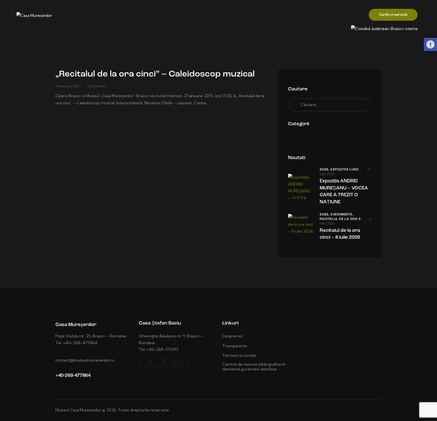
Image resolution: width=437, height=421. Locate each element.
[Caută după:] (330, 104)
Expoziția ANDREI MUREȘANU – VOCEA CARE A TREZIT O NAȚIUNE (344, 192)
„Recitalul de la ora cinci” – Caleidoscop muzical (155, 74)
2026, (325, 169)
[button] (430, 44)
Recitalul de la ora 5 (340, 219)
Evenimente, (342, 214)
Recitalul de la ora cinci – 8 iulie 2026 (340, 234)
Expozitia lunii (345, 169)
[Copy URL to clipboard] (182, 362)
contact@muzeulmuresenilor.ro (85, 360)
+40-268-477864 (72, 375)
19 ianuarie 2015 (67, 86)
